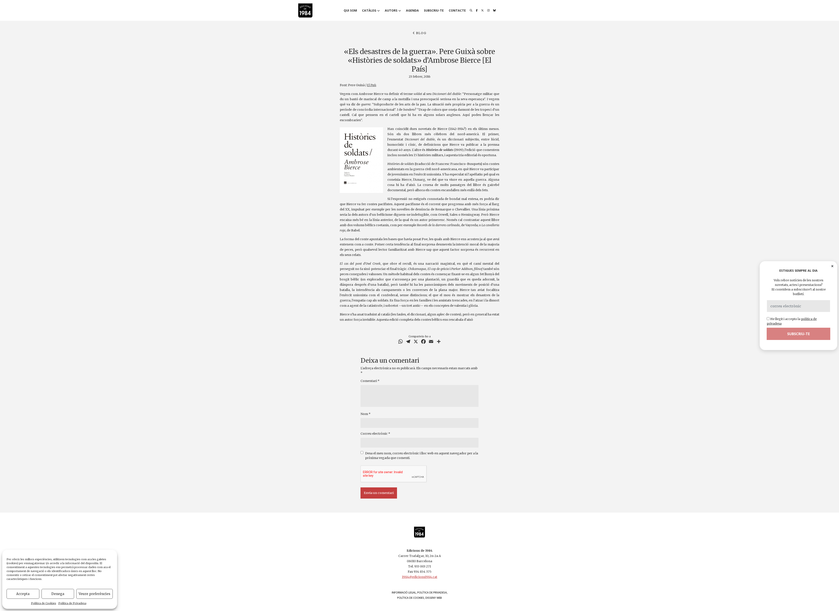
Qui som (350, 10)
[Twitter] (482, 10)
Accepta (22, 594)
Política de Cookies (43, 603)
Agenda (412, 10)
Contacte (457, 10)
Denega (57, 594)
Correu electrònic (375, 434)
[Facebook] (477, 10)
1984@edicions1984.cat (419, 577)
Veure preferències (94, 594)
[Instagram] (488, 10)
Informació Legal (404, 592)
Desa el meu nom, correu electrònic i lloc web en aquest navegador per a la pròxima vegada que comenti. (421, 455)
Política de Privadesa (72, 603)
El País (371, 85)
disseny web (433, 598)
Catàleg (369, 10)
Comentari (370, 381)
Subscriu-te (434, 10)
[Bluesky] (494, 10)
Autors (391, 10)
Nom (366, 414)
